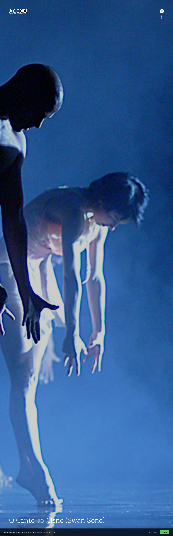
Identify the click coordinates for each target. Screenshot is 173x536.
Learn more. (52, 532)
